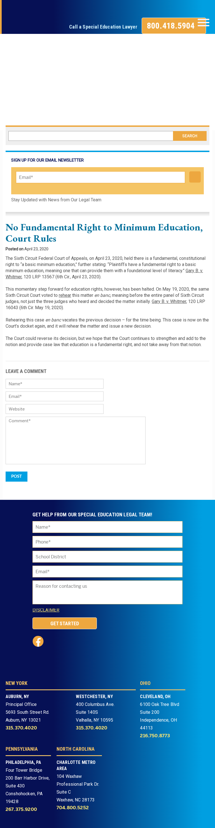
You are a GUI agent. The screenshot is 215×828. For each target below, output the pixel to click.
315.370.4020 (21, 728)
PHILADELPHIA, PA (23, 762)
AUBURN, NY (17, 696)
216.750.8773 (155, 735)
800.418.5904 (171, 26)
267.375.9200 (21, 809)
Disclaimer (45, 610)
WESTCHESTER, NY (94, 696)
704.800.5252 (73, 807)
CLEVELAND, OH (155, 696)
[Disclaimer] (65, 611)
